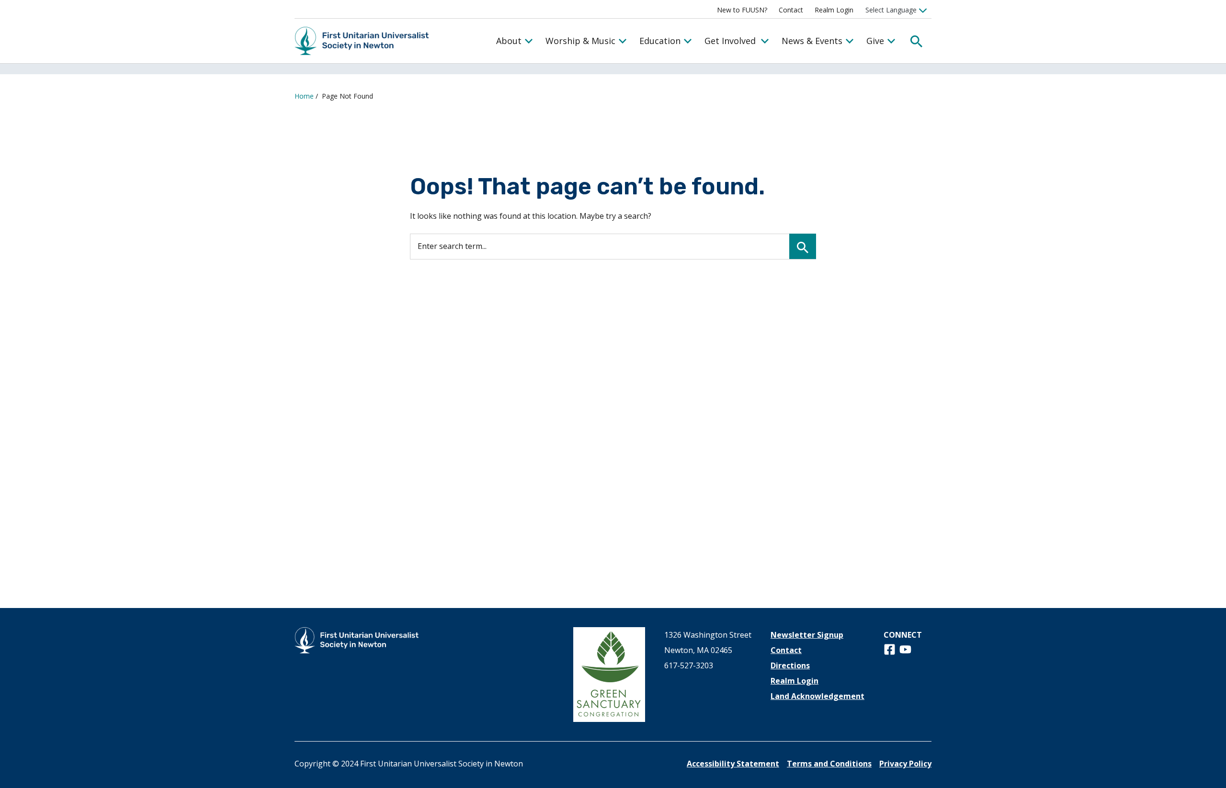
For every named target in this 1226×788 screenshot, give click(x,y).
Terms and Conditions (829, 763)
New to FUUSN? (742, 9)
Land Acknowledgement (817, 696)
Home (304, 96)
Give (875, 40)
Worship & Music (580, 40)
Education (660, 40)
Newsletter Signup (807, 635)
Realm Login (834, 9)
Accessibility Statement (733, 763)
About (509, 40)
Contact (791, 9)
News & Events (812, 40)
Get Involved (730, 40)
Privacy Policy (905, 763)
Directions (790, 665)
